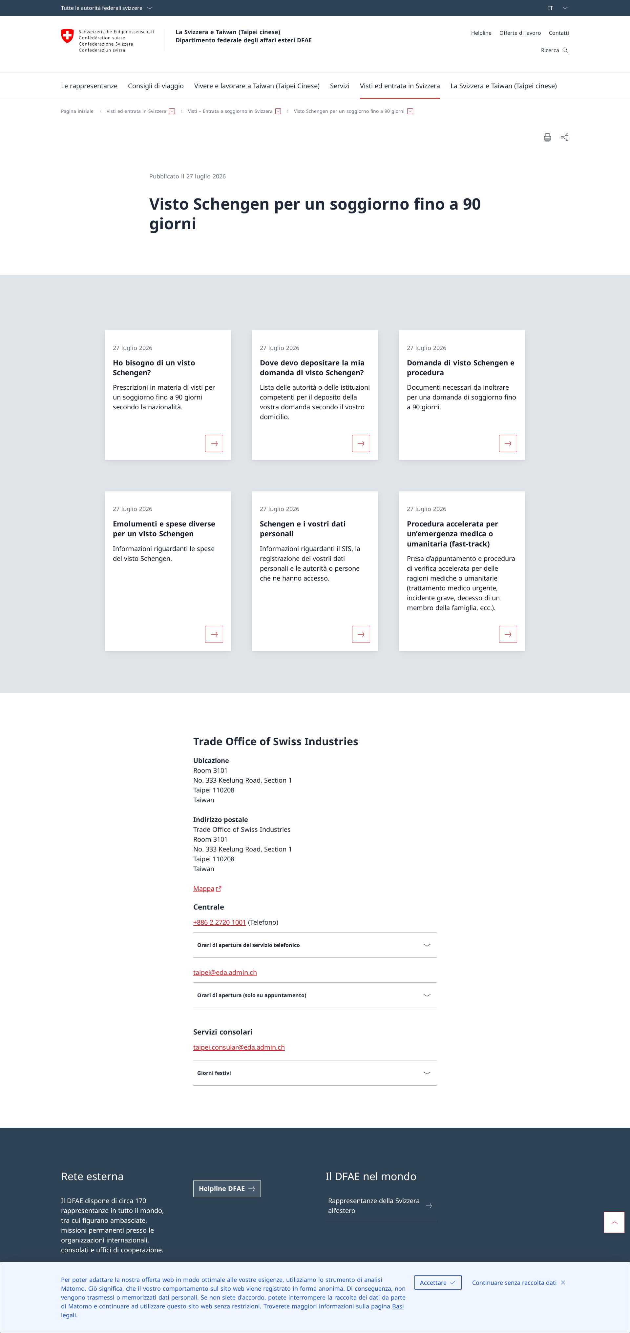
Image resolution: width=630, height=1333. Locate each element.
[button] (89, 85)
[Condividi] (564, 137)
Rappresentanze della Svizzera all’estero (374, 1205)
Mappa (203, 888)
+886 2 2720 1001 (219, 922)
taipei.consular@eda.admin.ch (239, 1047)
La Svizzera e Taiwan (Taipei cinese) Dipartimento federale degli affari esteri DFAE (244, 36)
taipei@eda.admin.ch (225, 972)
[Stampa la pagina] (547, 137)
